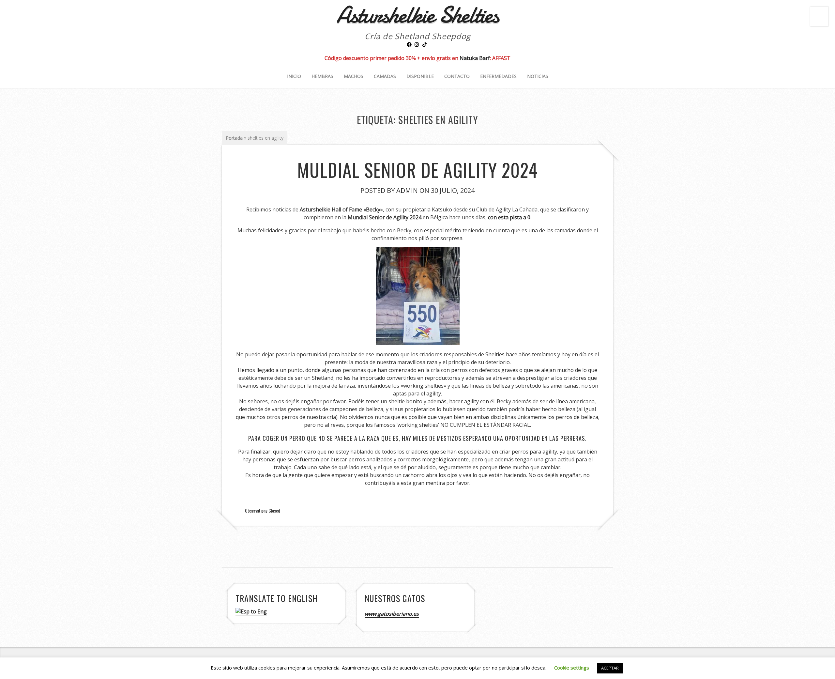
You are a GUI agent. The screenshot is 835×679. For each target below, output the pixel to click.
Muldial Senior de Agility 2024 (417, 169)
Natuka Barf (475, 58)
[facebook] (410, 44)
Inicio (294, 76)
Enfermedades (498, 76)
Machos (353, 76)
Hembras (322, 76)
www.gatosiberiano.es (392, 613)
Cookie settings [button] (571, 667)
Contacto (457, 76)
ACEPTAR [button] (610, 668)
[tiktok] (425, 44)
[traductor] (251, 611)
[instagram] (417, 44)
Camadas (385, 76)
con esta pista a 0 (509, 217)
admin (407, 190)
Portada (234, 138)
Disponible (420, 76)
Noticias (537, 76)
